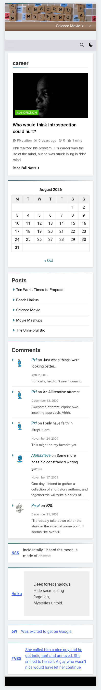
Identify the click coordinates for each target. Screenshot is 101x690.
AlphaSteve (40, 455)
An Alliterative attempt (61, 392)
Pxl (34, 359)
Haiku (17, 593)
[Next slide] (90, 26)
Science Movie (68, 26)
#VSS (16, 658)
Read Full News (24, 167)
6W (14, 631)
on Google (62, 631)
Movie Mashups (29, 320)
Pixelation (24, 140)
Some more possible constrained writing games (54, 462)
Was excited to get (37, 631)
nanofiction (27, 113)
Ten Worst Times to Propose (39, 290)
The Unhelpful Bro (30, 330)
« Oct (48, 260)
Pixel (35, 505)
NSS (15, 553)
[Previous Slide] (82, 26)
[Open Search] (82, 45)
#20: (49, 505)
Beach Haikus (27, 300)
